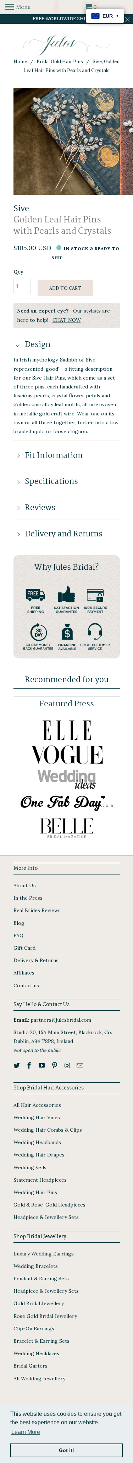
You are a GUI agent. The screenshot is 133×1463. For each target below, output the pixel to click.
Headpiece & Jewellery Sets (46, 1217)
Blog (18, 923)
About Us (24, 885)
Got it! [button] (66, 1450)
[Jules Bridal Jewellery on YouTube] (42, 1065)
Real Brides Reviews (37, 910)
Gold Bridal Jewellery (38, 1303)
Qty (18, 272)
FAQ (18, 935)
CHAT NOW (66, 320)
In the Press (28, 898)
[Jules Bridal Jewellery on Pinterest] (55, 1065)
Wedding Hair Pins (35, 1192)
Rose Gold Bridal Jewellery (45, 1316)
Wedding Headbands (37, 1142)
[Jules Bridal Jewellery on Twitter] (17, 1065)
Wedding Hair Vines (36, 1117)
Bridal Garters (30, 1366)
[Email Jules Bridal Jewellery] (80, 1065)
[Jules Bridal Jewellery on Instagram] (68, 1065)
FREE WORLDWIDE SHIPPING (66, 19)
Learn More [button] (25, 1432)
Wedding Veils (29, 1167)
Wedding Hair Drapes (39, 1155)
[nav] (18, 7)
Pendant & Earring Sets (41, 1278)
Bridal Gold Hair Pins (60, 62)
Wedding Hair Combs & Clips (47, 1130)
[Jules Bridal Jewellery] (66, 45)
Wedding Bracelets (35, 1266)
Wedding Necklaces (36, 1353)
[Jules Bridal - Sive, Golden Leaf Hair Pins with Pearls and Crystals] (66, 141)
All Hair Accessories (37, 1105)
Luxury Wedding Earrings (43, 1254)
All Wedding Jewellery (39, 1378)
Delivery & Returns (36, 960)
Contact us (26, 985)
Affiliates (23, 973)
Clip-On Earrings (33, 1328)
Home (20, 62)
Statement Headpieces (40, 1180)
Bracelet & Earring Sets (41, 1341)
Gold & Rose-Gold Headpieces (49, 1205)
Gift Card (24, 948)
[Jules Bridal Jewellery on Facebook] (30, 1065)
